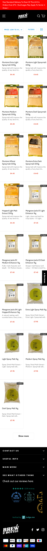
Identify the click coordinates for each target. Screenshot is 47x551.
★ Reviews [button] (44, 278)
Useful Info (10, 459)
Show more (23, 436)
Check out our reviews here (18, 481)
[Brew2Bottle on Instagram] (43, 529)
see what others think (18, 475)
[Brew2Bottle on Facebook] (32, 529)
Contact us (11, 450)
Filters (31, 29)
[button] (41, 29)
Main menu (10, 467)
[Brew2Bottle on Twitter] (37, 529)
